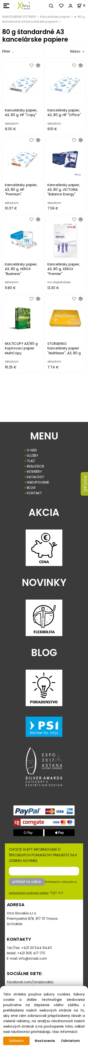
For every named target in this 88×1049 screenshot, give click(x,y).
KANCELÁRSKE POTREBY (19, 17)
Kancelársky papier (55, 17)
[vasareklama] (24, 5)
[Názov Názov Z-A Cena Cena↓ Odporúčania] (70, 51)
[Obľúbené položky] (61, 6)
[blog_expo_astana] (44, 766)
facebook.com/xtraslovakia (30, 982)
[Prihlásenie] (70, 6)
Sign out (56, 892)
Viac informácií (64, 1032)
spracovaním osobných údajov (29, 893)
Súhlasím (16, 1041)
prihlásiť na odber (26, 881)
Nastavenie (45, 1041)
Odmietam (70, 1041)
